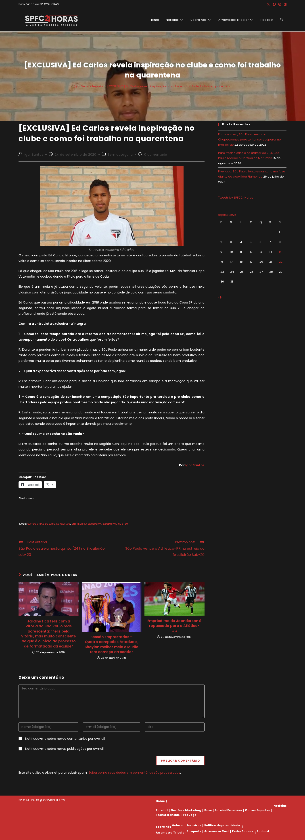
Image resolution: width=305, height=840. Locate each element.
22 (280, 262)
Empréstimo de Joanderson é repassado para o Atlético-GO (174, 625)
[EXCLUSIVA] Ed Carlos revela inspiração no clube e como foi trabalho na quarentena (169, 86)
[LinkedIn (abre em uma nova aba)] (284, 4)
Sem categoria (120, 154)
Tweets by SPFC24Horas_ (236, 197)
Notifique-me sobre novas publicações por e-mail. (64, 748)
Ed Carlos (63, 524)
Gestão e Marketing (186, 810)
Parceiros (193, 825)
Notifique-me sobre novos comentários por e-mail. (65, 738)
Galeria (177, 825)
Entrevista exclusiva (87, 524)
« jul (220, 297)
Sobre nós (163, 827)
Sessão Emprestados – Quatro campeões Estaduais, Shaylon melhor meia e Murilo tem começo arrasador (111, 644)
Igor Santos (34, 154)
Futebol (162, 810)
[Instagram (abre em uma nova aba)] (279, 4)
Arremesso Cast (216, 831)
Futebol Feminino (228, 810)
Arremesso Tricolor (171, 833)
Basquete (193, 831)
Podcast (263, 831)
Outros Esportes (257, 810)
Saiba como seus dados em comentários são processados (134, 772)
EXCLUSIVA (110, 524)
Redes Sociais (242, 831)
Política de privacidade (222, 825)
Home (160, 801)
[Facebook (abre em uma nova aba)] (274, 4)
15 (280, 252)
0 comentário (155, 154)
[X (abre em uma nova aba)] (268, 4)
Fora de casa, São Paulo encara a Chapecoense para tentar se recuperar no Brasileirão (249, 139)
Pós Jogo (190, 815)
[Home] (75, 86)
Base (208, 810)
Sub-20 (123, 524)
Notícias (280, 806)
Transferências (168, 815)
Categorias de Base (41, 524)
